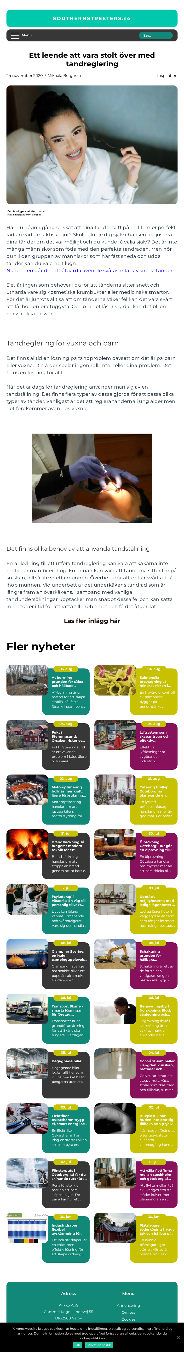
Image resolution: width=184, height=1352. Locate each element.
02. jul (154, 1107)
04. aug (154, 669)
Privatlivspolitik (99, 1345)
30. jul (154, 833)
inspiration (167, 75)
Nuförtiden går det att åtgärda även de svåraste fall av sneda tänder (89, 270)
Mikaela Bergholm (65, 75)
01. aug (154, 778)
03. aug (154, 724)
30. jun (66, 1217)
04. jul (154, 1052)
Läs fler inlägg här (92, 620)
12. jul (65, 888)
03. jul (66, 1107)
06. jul (154, 998)
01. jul (154, 1162)
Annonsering (128, 1305)
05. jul (66, 1052)
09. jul (154, 888)
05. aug (66, 669)
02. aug (66, 778)
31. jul (65, 833)
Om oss (128, 1312)
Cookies (128, 1319)
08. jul (66, 943)
